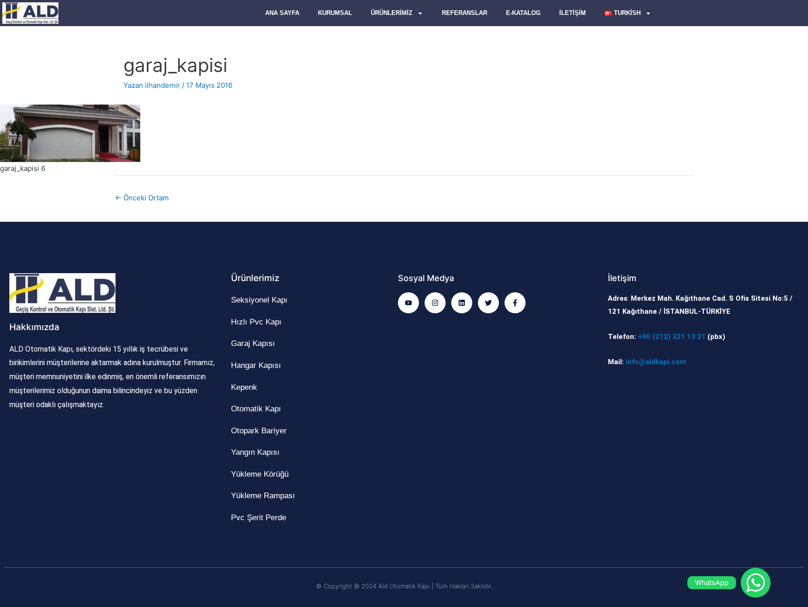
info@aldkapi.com (656, 362)
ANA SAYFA (282, 12)
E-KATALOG (523, 12)
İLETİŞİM (572, 12)
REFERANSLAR (464, 12)
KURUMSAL (335, 12)
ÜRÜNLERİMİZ (391, 12)
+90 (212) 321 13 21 (672, 336)
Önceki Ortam (142, 197)
